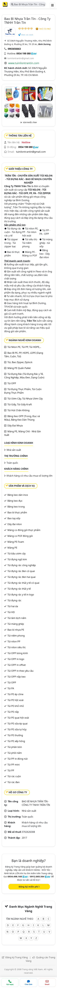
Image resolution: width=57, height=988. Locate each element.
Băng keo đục (15, 500)
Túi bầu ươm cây (16, 553)
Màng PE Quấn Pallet (19, 368)
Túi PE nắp (13, 711)
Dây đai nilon (14, 524)
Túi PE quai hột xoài (18, 717)
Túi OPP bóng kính (17, 653)
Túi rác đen (13, 782)
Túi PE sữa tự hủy (16, 729)
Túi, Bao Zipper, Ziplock (19, 362)
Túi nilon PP (13, 641)
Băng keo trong (16, 506)
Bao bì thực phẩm (17, 512)
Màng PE (12, 547)
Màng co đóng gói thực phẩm (23, 530)
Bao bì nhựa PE (15, 629)
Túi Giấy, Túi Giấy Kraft (19, 404)
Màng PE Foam (15, 541)
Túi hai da (12, 606)
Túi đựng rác (14, 600)
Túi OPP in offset (16, 665)
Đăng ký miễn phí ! (29, 886)
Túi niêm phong (16, 635)
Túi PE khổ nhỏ (15, 706)
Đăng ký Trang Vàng (16, 957)
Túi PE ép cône (15, 694)
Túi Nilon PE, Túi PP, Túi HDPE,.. (24, 347)
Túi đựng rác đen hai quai (21, 577)
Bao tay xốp (13, 518)
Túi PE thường (15, 735)
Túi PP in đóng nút (17, 758)
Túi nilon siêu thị (16, 647)
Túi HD (11, 612)
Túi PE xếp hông (16, 741)
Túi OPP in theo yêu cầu (20, 670)
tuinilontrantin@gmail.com (20, 58)
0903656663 (14, 48)
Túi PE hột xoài (15, 700)
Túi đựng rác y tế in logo (20, 594)
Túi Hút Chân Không (18, 410)
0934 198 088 (23, 53)
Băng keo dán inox (17, 494)
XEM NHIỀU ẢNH (30, 122)
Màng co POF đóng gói (20, 536)
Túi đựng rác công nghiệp (21, 565)
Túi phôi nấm (14, 752)
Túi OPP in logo (15, 659)
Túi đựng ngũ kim (17, 559)
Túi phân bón (14, 747)
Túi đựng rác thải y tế (19, 588)
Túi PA (10, 688)
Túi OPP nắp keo (16, 676)
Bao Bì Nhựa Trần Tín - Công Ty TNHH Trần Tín (28, 5)
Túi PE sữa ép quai (17, 723)
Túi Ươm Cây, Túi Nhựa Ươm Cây (25, 398)
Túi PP (10, 770)
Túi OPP (11, 383)
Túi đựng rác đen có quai (21, 571)
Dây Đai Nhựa (15, 425)
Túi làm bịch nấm (16, 618)
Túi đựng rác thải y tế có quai (23, 582)
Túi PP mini (13, 764)
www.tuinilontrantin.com (23, 63)
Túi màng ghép (15, 623)
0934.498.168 (15, 876)
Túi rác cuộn (14, 776)
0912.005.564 (37, 876)
